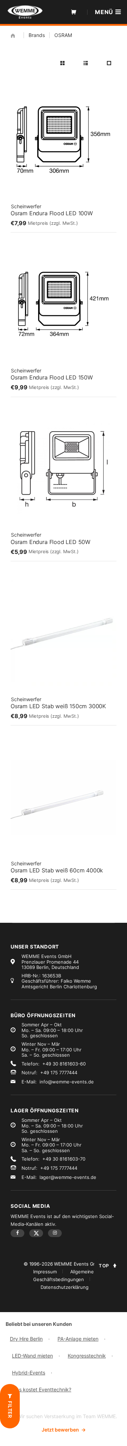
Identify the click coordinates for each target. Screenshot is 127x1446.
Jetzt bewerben (64, 1430)
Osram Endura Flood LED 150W (52, 377)
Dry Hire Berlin (26, 1339)
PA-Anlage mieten (78, 1339)
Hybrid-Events (28, 1373)
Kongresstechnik (87, 1356)
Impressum (45, 1271)
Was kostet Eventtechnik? (41, 1389)
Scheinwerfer (26, 206)
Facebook (17, 1233)
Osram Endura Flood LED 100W (52, 213)
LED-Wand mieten (32, 1356)
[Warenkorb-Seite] (73, 12)
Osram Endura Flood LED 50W (50, 541)
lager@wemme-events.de (68, 1177)
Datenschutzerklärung (64, 1287)
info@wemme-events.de (67, 1081)
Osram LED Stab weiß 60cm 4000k (57, 870)
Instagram (55, 1233)
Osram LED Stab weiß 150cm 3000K (58, 706)
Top (104, 1265)
